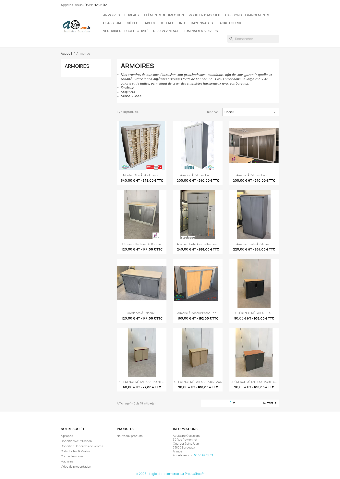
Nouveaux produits (130, 436)
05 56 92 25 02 (96, 5)
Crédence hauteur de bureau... (142, 244)
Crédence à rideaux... (142, 313)
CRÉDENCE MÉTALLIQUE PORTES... (254, 382)
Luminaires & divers (201, 31)
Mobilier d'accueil (204, 15)
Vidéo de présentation (76, 466)
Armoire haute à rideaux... (254, 244)
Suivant (270, 403)
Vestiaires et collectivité (126, 31)
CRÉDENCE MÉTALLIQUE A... (254, 313)
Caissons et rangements (247, 15)
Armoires (111, 15)
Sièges (132, 23)
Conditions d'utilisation (76, 441)
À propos (67, 436)
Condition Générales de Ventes (82, 446)
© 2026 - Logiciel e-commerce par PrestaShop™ (170, 474)
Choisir (251, 112)
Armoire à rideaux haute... (198, 175)
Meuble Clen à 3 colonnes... (142, 175)
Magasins (67, 461)
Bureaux (132, 15)
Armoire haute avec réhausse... (198, 244)
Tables (149, 23)
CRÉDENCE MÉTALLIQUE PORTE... (141, 382)
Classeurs (112, 23)
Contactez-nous (72, 456)
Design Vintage (166, 31)
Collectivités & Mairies (75, 451)
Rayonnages (202, 23)
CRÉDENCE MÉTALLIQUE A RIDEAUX (198, 382)
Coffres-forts (173, 23)
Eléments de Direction (164, 15)
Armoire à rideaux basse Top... (198, 313)
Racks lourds (229, 23)
